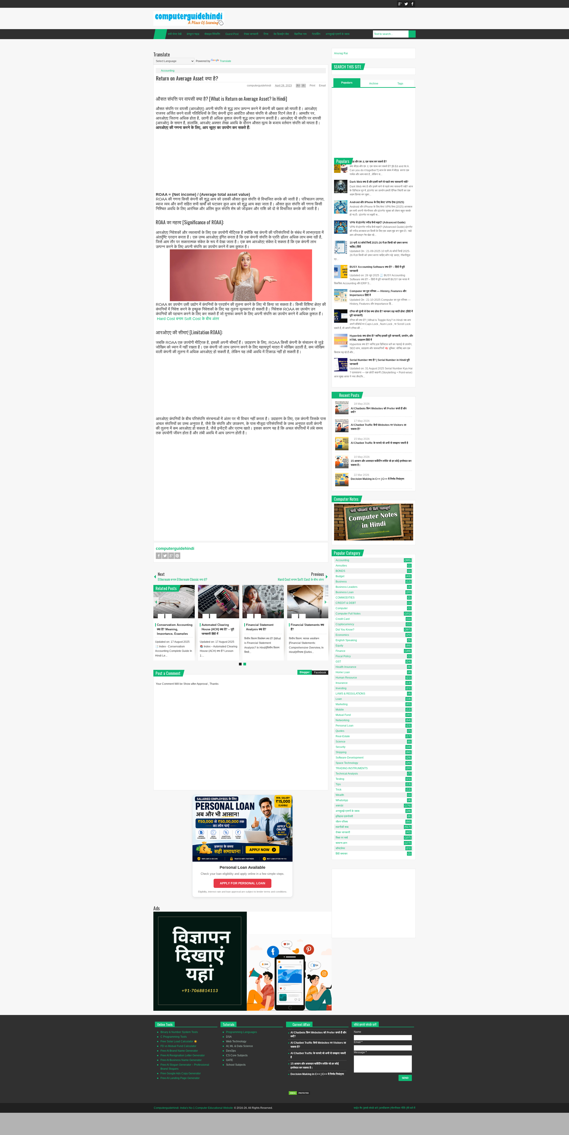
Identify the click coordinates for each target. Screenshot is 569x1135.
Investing (341, 688)
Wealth (340, 795)
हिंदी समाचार (341, 853)
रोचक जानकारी (251, 34)
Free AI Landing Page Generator (180, 1078)
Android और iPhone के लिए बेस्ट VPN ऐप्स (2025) (377, 202)
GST (338, 661)
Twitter (406, 4)
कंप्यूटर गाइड (193, 34)
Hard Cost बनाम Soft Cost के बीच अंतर (188, 318)
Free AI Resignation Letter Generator (182, 1055)
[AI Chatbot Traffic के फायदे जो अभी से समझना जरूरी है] (342, 443)
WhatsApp (342, 800)
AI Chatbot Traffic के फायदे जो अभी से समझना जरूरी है (379, 442)
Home (160, 34)
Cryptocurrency (345, 624)
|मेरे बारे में (410, 1107)
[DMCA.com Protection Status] (299, 1094)
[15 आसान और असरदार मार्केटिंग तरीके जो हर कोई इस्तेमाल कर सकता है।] (342, 461)
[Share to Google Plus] (189, 605)
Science (340, 741)
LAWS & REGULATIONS (350, 693)
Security (340, 747)
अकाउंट (339, 805)
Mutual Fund (343, 715)
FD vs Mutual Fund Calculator (178, 1046)
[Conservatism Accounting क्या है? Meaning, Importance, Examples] (174, 601)
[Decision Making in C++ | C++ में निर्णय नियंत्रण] (342, 479)
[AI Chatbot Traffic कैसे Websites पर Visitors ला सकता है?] (342, 425)
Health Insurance (346, 667)
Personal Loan (344, 725)
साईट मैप (358, 1107)
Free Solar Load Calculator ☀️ (178, 1041)
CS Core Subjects (237, 1055)
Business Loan (345, 592)
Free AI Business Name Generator (181, 1060)
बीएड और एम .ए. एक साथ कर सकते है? (368, 161)
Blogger (305, 672)
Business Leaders (346, 587)
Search (412, 34)
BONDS (340, 571)
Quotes (340, 731)
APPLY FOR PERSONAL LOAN (242, 883)
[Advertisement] (241, 161)
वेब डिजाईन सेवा (281, 34)
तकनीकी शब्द (342, 827)
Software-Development (349, 757)
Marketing (342, 704)
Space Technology (347, 763)
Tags (400, 83)
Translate (225, 61)
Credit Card (343, 619)
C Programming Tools (173, 1036)
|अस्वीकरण (384, 1107)
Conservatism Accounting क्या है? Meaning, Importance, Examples (174, 629)
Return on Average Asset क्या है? (187, 78)
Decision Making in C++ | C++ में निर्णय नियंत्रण (377, 478)
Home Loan (343, 672)
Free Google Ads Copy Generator (180, 1073)
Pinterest (177, 555)
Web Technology (236, 1041)
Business (341, 581)
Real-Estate (343, 736)
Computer (342, 608)
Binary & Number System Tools (179, 1032)
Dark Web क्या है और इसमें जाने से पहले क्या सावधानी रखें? (379, 181)
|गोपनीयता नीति (397, 1107)
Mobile (340, 709)
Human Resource (346, 677)
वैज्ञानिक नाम (300, 34)
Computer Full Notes (348, 613)
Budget (340, 576)
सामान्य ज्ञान (341, 843)
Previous (156, 601)
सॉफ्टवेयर (340, 848)
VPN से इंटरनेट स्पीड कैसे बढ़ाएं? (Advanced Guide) (377, 222)
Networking (342, 720)
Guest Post (231, 34)
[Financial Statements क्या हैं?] (308, 601)
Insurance (342, 683)
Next (325, 601)
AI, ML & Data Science (239, 1046)
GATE (229, 1060)
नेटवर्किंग (316, 34)
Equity (339, 645)
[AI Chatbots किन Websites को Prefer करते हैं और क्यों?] (342, 407)
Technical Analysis (347, 773)
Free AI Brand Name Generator (179, 1050)
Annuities (341, 565)
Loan (339, 699)
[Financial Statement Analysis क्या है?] (263, 601)
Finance (340, 651)
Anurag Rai (341, 53)
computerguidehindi (259, 85)
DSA (229, 1036)
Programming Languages (241, 1032)
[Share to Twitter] (183, 605)
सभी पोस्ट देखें (174, 34)
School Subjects (236, 1064)
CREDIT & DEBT (346, 603)
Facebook (412, 4)
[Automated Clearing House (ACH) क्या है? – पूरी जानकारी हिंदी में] (218, 601)
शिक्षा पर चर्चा (342, 837)
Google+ (400, 4)
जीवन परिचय (342, 821)
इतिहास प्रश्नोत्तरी (344, 816)
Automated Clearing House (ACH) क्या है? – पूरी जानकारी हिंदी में (218, 629)
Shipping (341, 752)
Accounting (167, 70)
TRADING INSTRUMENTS (352, 768)
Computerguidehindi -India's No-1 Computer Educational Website (193, 1107)
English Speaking (346, 640)
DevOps (231, 1050)
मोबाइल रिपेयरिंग (212, 34)
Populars (347, 82)
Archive (373, 83)
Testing (340, 779)
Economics (342, 635)
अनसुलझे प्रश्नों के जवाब (337, 34)
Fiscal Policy (343, 656)
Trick (338, 789)
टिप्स (266, 34)
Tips (338, 784)
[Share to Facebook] (178, 605)
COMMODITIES (345, 597)
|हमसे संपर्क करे (370, 1107)
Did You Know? (345, 629)
